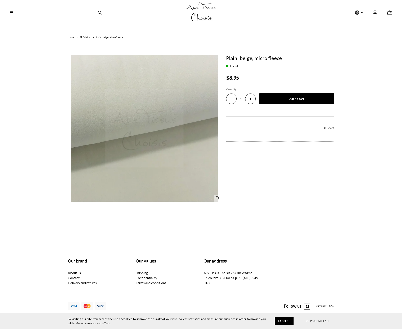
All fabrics (85, 37)
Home (71, 37)
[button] (318, 321)
